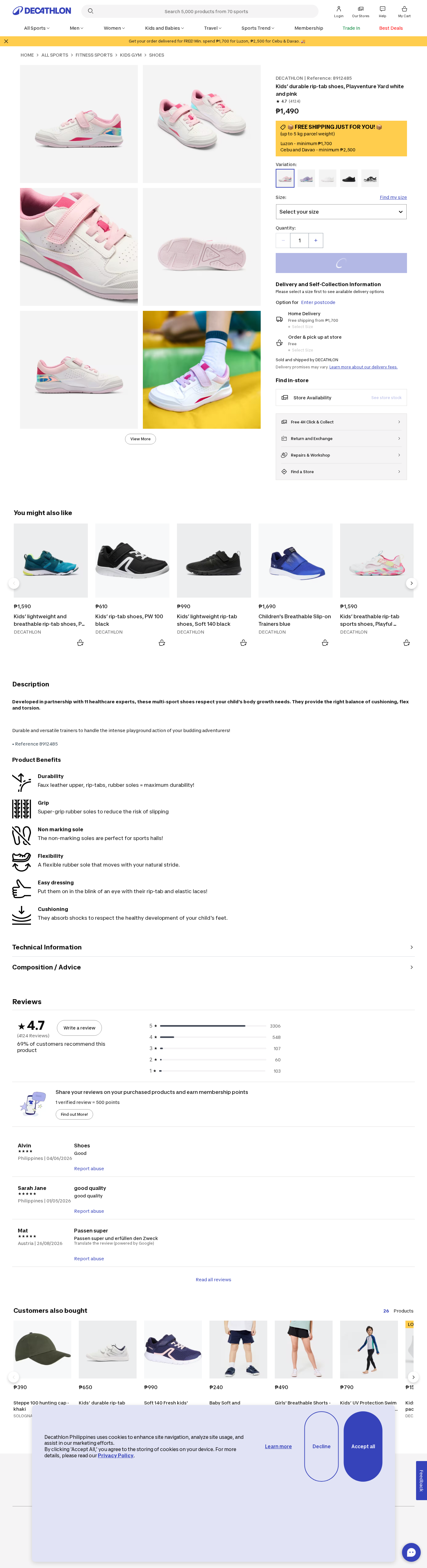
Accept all (363, 1446)
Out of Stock (345, 263)
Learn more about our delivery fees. (363, 367)
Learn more (278, 1446)
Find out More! (74, 1114)
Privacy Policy (115, 1456)
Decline (322, 1446)
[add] (315, 240)
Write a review (79, 1027)
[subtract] (283, 240)
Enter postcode (318, 302)
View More (140, 439)
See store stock (386, 397)
